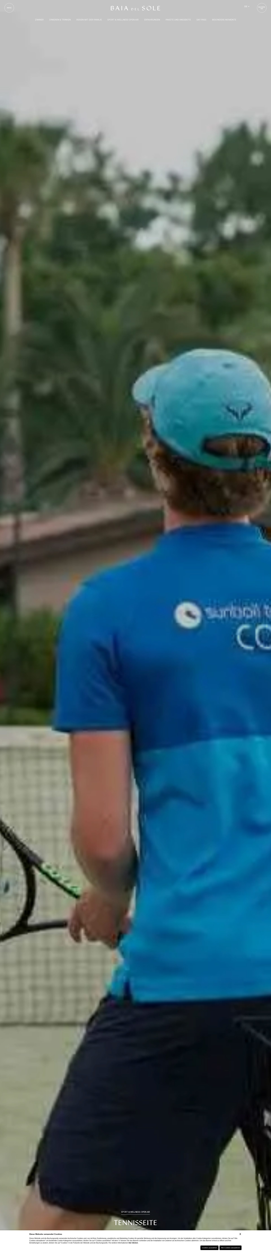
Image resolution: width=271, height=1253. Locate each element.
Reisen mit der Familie (89, 20)
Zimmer (39, 20)
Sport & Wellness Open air (123, 20)
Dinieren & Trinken (60, 20)
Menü (9, 8)
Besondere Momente (224, 20)
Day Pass (201, 20)
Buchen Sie (261, 7)
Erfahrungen (152, 20)
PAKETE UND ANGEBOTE (178, 20)
